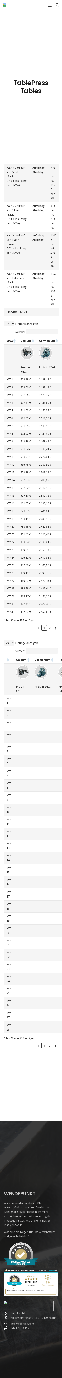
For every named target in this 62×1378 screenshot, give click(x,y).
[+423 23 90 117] (7, 1328)
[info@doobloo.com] (7, 1323)
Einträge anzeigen (26, 324)
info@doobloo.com (22, 1324)
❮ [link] (39, 628)
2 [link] (50, 628)
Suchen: (20, 332)
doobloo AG (18, 1313)
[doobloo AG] (7, 1313)
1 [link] (44, 628)
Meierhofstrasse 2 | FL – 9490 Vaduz (33, 1318)
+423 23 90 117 (20, 1328)
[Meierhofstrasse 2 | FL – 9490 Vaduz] (7, 1317)
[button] (49, 5)
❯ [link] (55, 628)
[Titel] (4, 5)
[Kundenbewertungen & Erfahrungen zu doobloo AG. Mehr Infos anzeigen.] (31, 1295)
